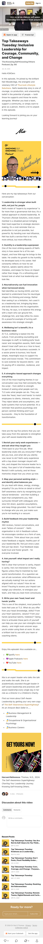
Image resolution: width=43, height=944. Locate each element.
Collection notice (21, 928)
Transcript (29, 35)
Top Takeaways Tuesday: (22, 875)
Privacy (28, 925)
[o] (5, 843)
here (17, 655)
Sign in (38, 3)
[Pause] (2, 28)
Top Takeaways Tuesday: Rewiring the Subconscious (26, 885)
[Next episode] (8, 28)
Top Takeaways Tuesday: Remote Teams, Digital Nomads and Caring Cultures (25, 894)
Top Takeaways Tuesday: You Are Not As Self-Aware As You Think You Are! (25, 841)
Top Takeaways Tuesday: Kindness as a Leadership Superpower (22, 850)
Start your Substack (15, 933)
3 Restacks (19, 794)
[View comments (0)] (16, 940)
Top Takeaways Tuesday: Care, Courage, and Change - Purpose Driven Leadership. (25, 868)
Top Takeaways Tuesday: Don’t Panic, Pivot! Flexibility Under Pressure (24, 859)
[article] (21, 843)
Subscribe (29, 3)
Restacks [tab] (17, 810)
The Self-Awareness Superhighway (21, 705)
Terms (34, 925)
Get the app (32, 933)
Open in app (11, 35)
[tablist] (12, 810)
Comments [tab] (7, 810)
